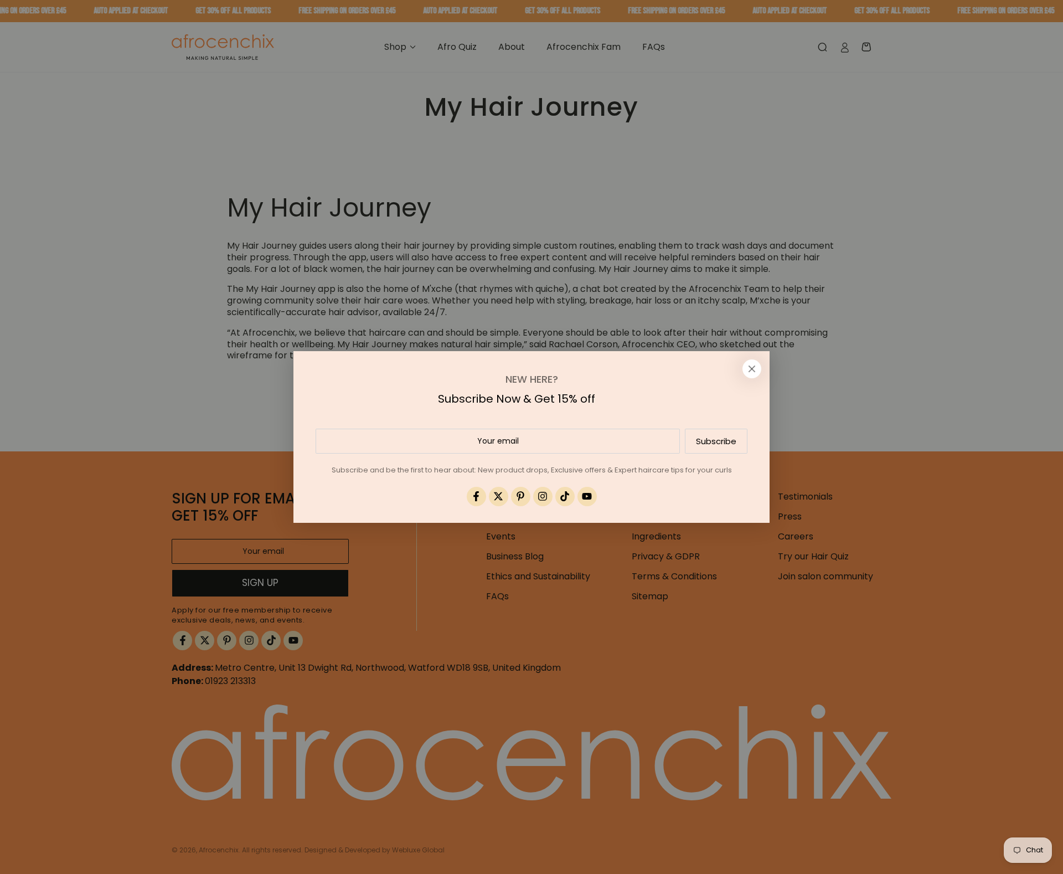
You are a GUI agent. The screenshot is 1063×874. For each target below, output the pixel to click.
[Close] (752, 369)
